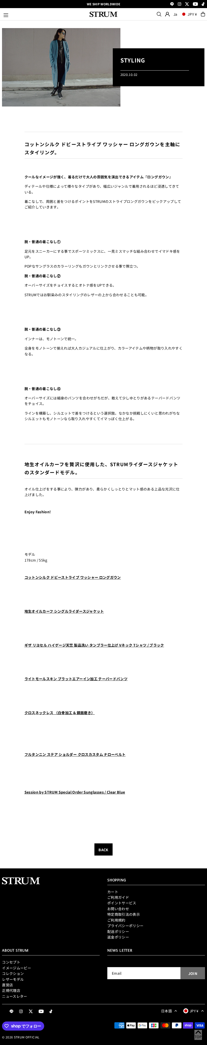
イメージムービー (16, 967)
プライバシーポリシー (125, 925)
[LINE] (172, 4)
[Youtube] (195, 4)
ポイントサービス (121, 902)
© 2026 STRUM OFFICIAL (20, 1037)
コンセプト (11, 962)
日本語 (166, 1010)
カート (112, 891)
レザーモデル (13, 979)
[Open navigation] (44, 14)
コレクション (13, 973)
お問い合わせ (118, 908)
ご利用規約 (116, 920)
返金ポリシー (118, 937)
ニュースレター (14, 996)
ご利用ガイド (118, 897)
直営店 (7, 984)
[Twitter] (187, 4)
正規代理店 (11, 990)
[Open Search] (159, 14)
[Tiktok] (203, 4)
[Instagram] (179, 4)
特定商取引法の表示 (123, 914)
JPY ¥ (192, 14)
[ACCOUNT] (167, 14)
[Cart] (203, 14)
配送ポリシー (118, 931)
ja (175, 14)
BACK (103, 849)
